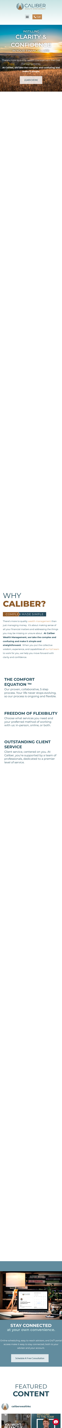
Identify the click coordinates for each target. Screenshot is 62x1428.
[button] (27, 16)
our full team (52, 649)
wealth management (39, 621)
